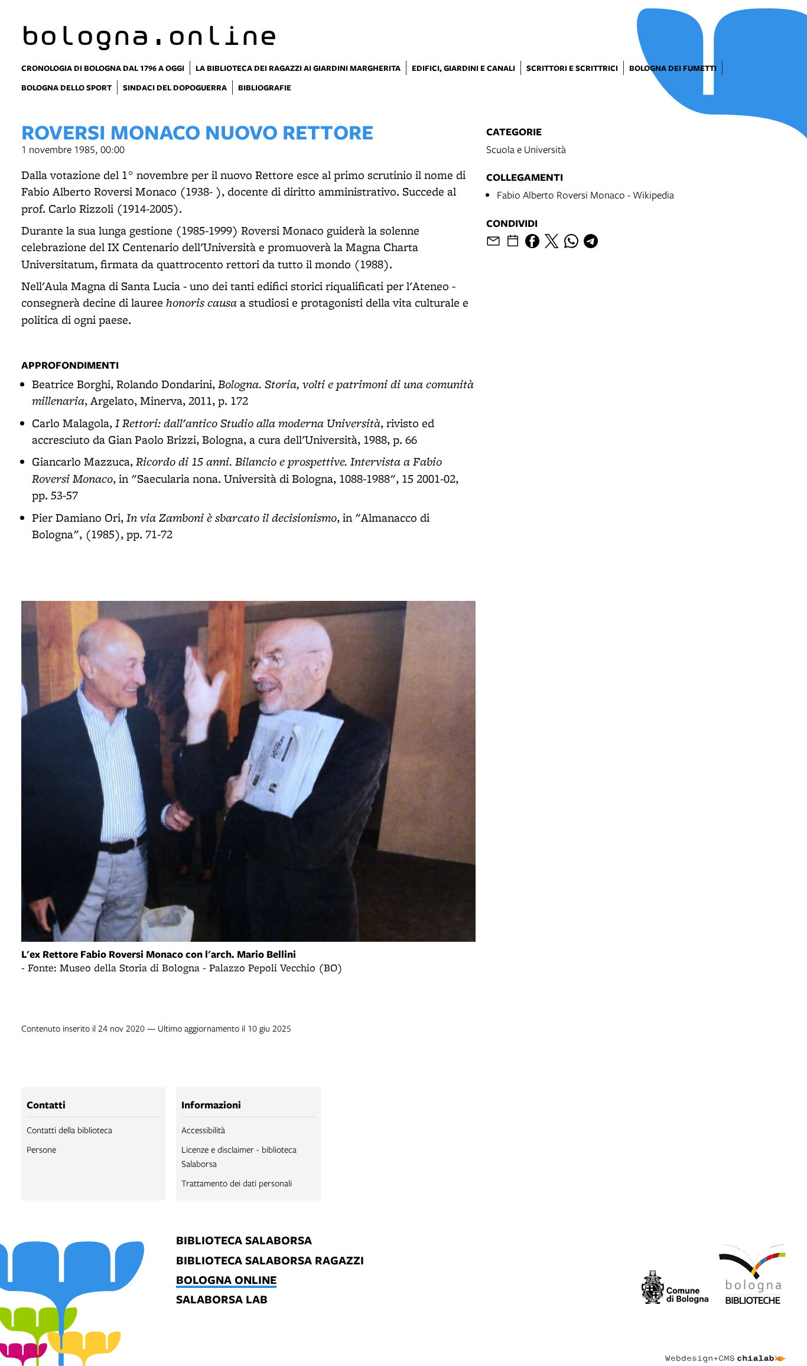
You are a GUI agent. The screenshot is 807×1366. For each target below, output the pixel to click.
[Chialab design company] (725, 1348)
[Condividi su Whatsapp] (571, 241)
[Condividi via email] (493, 241)
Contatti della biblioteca (69, 1130)
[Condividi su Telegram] (591, 241)
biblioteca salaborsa (244, 1241)
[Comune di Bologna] (675, 1289)
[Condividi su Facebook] (532, 241)
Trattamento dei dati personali (236, 1183)
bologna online (226, 1280)
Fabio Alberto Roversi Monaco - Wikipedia (585, 194)
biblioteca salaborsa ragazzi (270, 1261)
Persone (41, 1149)
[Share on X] (552, 241)
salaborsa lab (222, 1300)
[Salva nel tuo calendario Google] (513, 241)
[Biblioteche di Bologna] (752, 1276)
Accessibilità (203, 1130)
